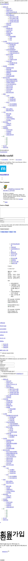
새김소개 (8, 381)
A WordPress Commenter (14, 189)
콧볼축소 (8, 445)
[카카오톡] (14, 258)
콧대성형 (8, 441)
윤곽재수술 (9, 405)
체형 (4, 466)
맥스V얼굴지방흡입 (11, 451)
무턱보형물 (12, 409)
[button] (0, 522)
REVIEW (5, 494)
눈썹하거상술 (13, 432)
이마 (10, 412)
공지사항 (8, 395)
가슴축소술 (12, 471)
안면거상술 (9, 461)
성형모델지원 (10, 507)
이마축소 (8, 492)
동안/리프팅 (6, 450)
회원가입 (5, 519)
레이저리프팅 (10, 464)
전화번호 (3, 365)
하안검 (11, 430)
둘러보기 (8, 386)
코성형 (5, 438)
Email (2, 220)
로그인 (5, 518)
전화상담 (5, 347)
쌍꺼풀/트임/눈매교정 (12, 415)
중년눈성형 (9, 427)
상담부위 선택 (4, 368)
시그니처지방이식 (11, 456)
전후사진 (8, 495)
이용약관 (13, 247)
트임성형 (11, 418)
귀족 (10, 410)
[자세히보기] (19, 373)
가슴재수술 (12, 473)
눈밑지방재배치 (10, 422)
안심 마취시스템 (13, 390)
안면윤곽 (5, 399)
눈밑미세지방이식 (14, 425)
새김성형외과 (5, 159)
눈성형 (5, 414)
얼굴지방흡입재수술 (11, 453)
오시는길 (5, 344)
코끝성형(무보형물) (11, 443)
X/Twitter (2, 355)
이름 (1, 361)
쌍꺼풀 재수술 (13, 435)
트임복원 (11, 437)
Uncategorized (3, 152)
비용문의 (8, 505)
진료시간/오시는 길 (11, 384)
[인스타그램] (14, 261)
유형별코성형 (10, 440)
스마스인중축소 (10, 491)
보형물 (8, 407)
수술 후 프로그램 (14, 392)
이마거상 (8, 463)
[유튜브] (13, 260)
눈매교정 (11, 420)
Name (2, 218)
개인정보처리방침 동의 (13, 373)
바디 (7, 474)
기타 (4, 484)
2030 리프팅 (9, 458)
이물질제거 (9, 489)
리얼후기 (8, 497)
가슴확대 (11, 469)
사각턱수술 (9, 402)
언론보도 (8, 397)
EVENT (5, 499)
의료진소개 (9, 382)
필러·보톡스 (9, 481)
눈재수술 (8, 433)
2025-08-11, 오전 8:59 (8, 190)
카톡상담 (5, 345)
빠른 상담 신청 (4, 350)
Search (6, 2)
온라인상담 (14, 253)
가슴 (7, 468)
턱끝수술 (8, 404)
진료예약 (8, 503)
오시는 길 (13, 255)
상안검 (11, 428)
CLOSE (2, 560)
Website (2, 222)
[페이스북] (14, 263)
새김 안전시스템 (13, 389)
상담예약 (5, 500)
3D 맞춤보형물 (10, 448)
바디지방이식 (13, 478)
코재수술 (8, 446)
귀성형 (8, 487)
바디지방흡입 (13, 476)
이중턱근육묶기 (10, 455)
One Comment (19, 159)
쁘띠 (4, 479)
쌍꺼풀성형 (12, 417)
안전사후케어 (10, 387)
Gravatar (21, 199)
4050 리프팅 (9, 460)
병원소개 (13, 252)
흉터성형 (8, 486)
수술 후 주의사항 (14, 394)
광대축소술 (9, 400)
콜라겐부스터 (10, 483)
